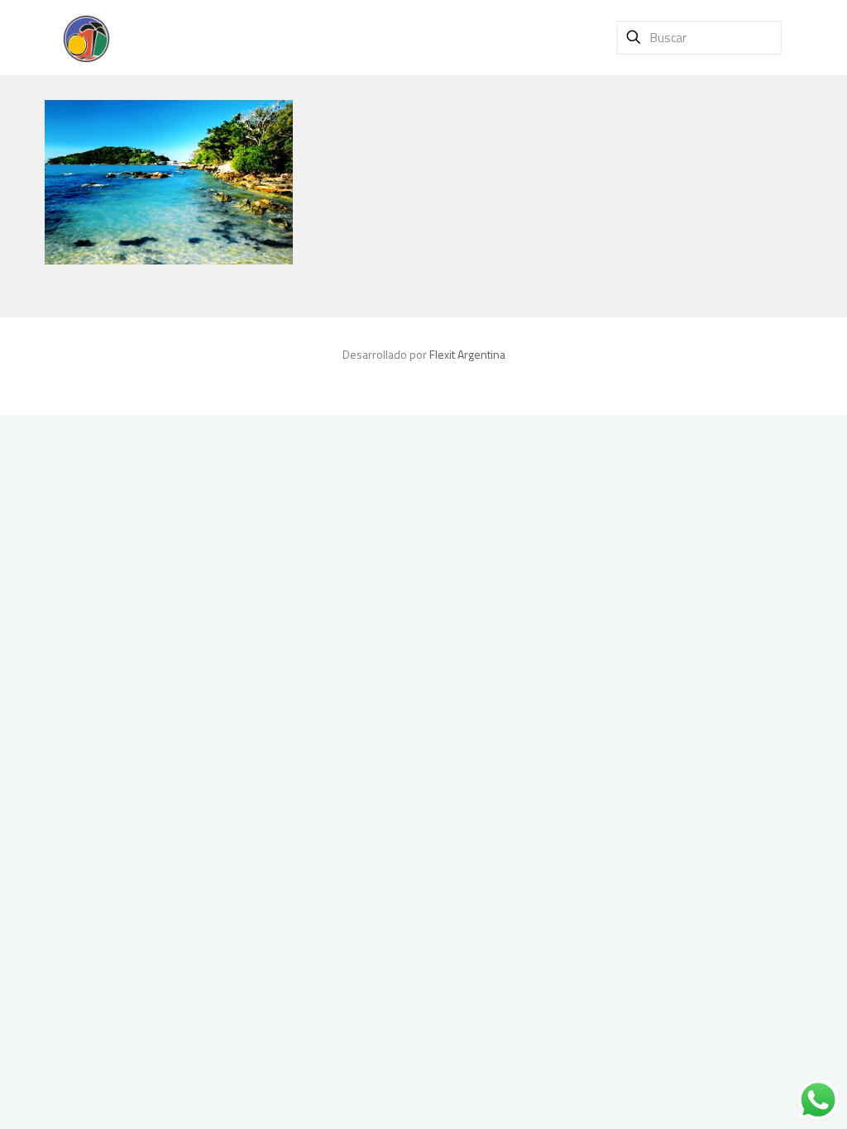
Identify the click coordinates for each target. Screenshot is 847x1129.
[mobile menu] (569, 37)
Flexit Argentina (467, 354)
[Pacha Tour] (86, 37)
